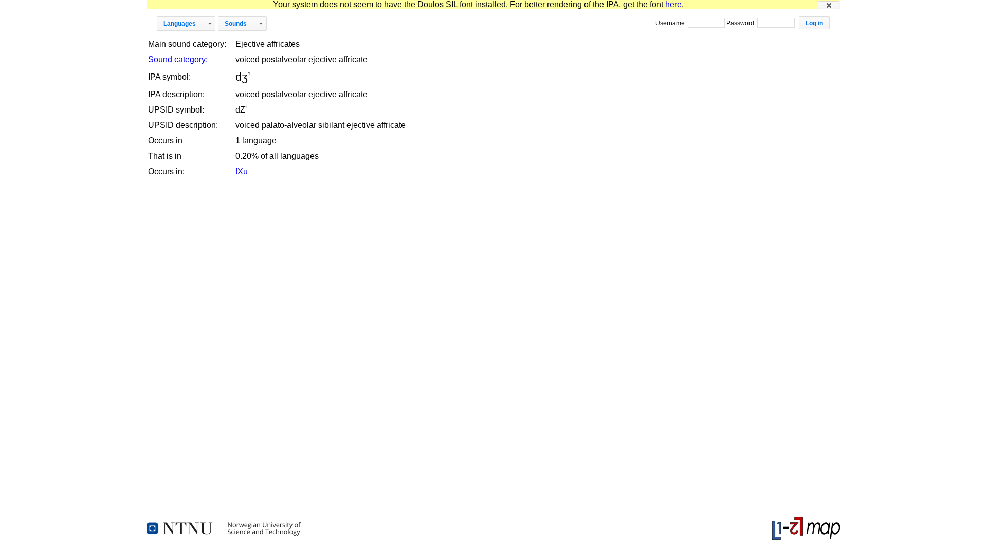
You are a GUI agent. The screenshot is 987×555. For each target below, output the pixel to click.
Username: (671, 23)
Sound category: (178, 59)
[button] (828, 5)
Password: (741, 23)
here (673, 4)
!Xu (241, 171)
